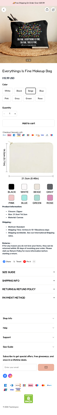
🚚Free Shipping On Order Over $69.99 (29, 3)
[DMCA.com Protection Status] (28, 402)
